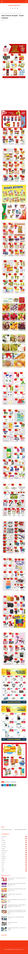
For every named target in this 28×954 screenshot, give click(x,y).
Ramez (14, 862)
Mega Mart (14, 858)
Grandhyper (14, 846)
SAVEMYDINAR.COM (14, 5)
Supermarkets (6, 13)
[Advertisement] (14, 33)
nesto (14, 870)
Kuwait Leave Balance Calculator (20, 829)
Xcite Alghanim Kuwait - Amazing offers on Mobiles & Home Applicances (17, 905)
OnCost (14, 860)
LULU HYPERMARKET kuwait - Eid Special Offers (17, 900)
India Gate (14, 852)
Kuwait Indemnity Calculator (6, 829)
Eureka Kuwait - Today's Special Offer (16, 917)
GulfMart (14, 848)
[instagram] (15, 8)
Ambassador (14, 836)
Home (2, 13)
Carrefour (14, 840)
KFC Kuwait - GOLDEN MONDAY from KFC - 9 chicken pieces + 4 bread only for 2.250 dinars (17, 911)
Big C (14, 838)
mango (14, 868)
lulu (14, 866)
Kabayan (14, 854)
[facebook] (10, 8)
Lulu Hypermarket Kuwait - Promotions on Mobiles (17, 928)
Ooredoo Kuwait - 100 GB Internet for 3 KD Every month (17, 878)
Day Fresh (14, 844)
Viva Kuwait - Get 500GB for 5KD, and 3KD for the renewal (17, 889)
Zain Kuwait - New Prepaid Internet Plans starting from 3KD (16, 884)
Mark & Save (14, 856)
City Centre (7, 781)
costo (14, 864)
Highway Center (14, 850)
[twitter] (12, 8)
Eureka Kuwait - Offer (12, 922)
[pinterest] (17, 8)
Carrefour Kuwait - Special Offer (15, 894)
